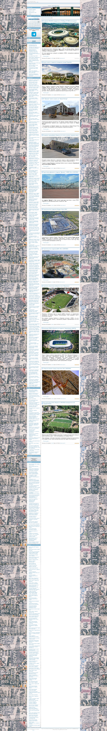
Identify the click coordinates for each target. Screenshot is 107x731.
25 (35, 24)
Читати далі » (46, 56)
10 (33, 21)
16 (32, 23)
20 (38, 23)
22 (30, 24)
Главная (49, 5)
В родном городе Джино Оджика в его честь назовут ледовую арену (61, 135)
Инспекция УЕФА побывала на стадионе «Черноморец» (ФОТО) (59, 328)
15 (30, 23)
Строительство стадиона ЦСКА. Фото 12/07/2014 (55, 248)
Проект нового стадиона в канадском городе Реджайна (57, 62)
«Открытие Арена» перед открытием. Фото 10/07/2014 (57, 368)
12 (37, 21)
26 (37, 24)
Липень (49, 17)
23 (32, 24)
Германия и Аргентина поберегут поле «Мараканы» (56, 286)
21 (29, 24)
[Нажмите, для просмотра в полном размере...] (60, 46)
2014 (46, 17)
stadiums (52, 131)
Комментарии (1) (62, 58)
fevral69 (52, 58)
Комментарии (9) (63, 398)
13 (38, 21)
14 (29, 23)
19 (37, 23)
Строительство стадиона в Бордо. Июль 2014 (55, 209)
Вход (58, 5)
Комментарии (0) (62, 168)
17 (33, 23)
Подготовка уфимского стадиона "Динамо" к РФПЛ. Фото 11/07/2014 (60, 172)
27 (38, 24)
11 (35, 21)
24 (33, 24)
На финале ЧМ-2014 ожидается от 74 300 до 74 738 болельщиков (60, 21)
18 (35, 23)
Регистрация (54, 5)
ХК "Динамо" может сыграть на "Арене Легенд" (55, 98)
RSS (37, 2)
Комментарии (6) (63, 205)
